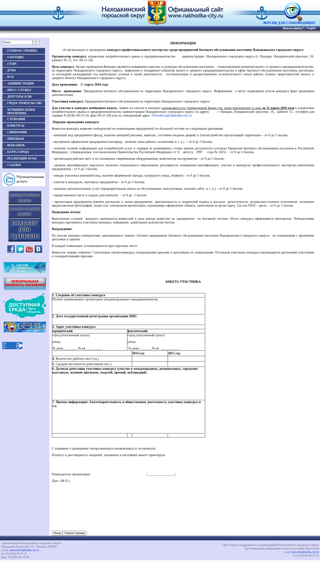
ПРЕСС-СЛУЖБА (19, 90)
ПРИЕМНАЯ (15, 138)
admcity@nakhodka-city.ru (24, 550)
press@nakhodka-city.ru (305, 552)
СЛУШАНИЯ (16, 119)
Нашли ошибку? (293, 28)
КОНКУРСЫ (15, 125)
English (311, 28)
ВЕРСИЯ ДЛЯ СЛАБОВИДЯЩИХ (289, 23)
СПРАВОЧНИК (17, 132)
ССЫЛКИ (14, 165)
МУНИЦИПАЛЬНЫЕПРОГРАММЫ (21, 111)
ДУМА (11, 70)
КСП (10, 77)
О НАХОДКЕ (15, 57)
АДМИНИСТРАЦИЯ (20, 83)
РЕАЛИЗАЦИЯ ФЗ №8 (21, 158)
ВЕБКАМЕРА (16, 145)
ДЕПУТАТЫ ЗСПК (19, 96)
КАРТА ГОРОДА (18, 152)
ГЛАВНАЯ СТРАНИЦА (22, 50)
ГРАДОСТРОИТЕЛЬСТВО (24, 103)
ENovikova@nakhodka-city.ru (172, 115)
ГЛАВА (12, 63)
